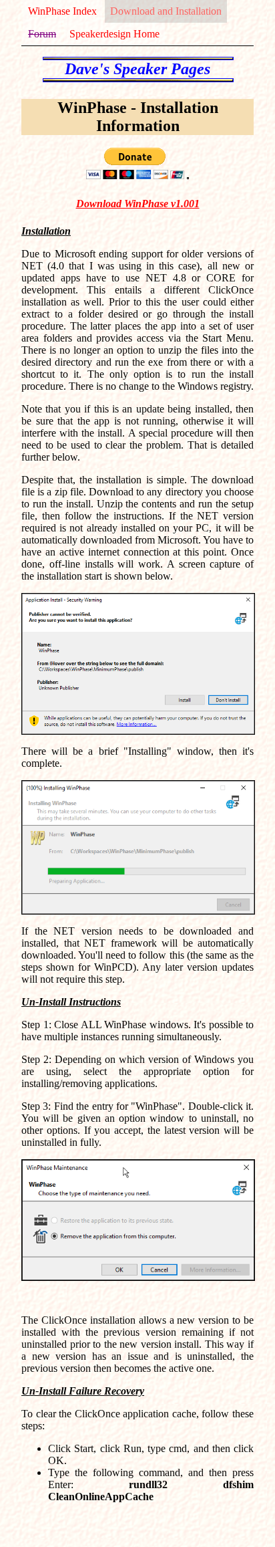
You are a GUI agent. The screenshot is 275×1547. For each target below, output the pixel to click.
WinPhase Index (62, 11)
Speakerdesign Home (114, 33)
